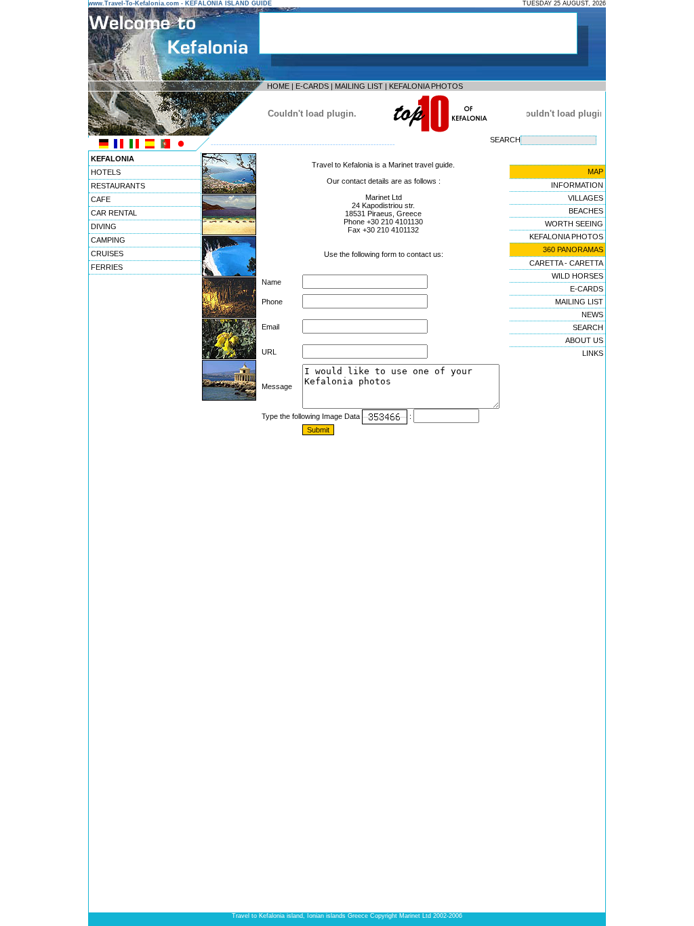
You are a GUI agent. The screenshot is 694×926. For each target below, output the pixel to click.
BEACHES (586, 211)
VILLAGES (585, 198)
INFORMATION (577, 185)
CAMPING (108, 240)
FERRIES (107, 267)
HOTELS (106, 172)
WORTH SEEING (574, 224)
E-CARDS (312, 86)
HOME (278, 86)
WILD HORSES (577, 276)
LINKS (592, 353)
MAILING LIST (359, 86)
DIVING (104, 226)
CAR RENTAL (114, 213)
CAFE (100, 199)
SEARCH (588, 327)
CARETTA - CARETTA (566, 263)
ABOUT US (584, 340)
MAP (595, 171)
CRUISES (107, 253)
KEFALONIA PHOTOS (426, 86)
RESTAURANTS (118, 186)
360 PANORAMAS (573, 249)
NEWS (592, 314)
